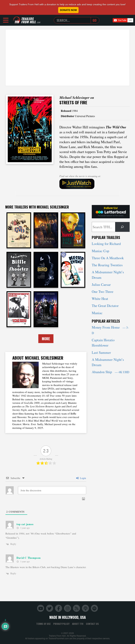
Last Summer (101, 352)
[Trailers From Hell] (16, 20)
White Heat (100, 298)
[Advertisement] (67, 57)
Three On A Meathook (108, 258)
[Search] (122, 227)
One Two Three (102, 291)
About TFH (77, 624)
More (46, 338)
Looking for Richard (106, 243)
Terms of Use (43, 624)
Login (82, 478)
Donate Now (68, 10)
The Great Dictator (105, 305)
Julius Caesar (101, 284)
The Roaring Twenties (107, 265)
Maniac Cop (100, 250)
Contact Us (92, 624)
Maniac (97, 312)
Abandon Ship (110, 371)
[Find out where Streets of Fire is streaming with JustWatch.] (94, 184)
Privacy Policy (61, 624)
